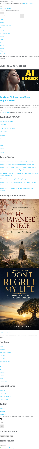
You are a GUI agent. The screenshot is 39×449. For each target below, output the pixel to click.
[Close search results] (2, 426)
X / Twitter (3, 414)
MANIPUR (3, 125)
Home (1, 19)
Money (2, 36)
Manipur (2, 22)
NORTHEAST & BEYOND (7, 128)
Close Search (3, 445)
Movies (2, 45)
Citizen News (3, 54)
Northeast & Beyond (5, 25)
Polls (1, 51)
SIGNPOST (5, 8)
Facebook (25, 3)
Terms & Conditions (5, 396)
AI (0, 42)
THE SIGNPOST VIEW (6, 121)
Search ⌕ (2, 13)
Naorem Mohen (6, 112)
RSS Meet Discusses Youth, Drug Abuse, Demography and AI (16, 179)
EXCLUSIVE (3, 131)
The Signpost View (5, 33)
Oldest (12, 436)
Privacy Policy (4, 399)
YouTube (30, 3)
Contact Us (3, 393)
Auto (1, 39)
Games (2, 48)
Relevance (2, 436)
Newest (7, 436)
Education (2, 31)
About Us (2, 390)
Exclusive (2, 28)
